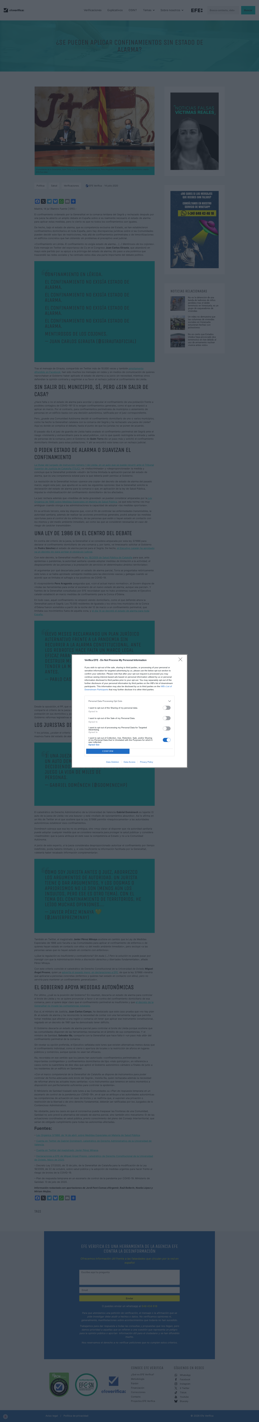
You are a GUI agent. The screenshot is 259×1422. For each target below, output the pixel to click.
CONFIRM (107, 751)
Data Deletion (112, 762)
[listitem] (129, 701)
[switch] (167, 708)
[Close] (181, 660)
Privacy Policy (146, 762)
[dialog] (129, 711)
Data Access (129, 762)
